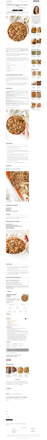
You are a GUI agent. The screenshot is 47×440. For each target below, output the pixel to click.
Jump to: (9, 63)
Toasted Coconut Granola (9, 227)
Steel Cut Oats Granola (9, 224)
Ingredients (8, 66)
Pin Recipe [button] (23, 304)
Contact (33, 430)
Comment (7, 400)
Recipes (22, 1)
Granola (11, 3)
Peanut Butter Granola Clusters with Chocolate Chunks (14, 226)
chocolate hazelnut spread (13, 322)
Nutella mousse (23, 50)
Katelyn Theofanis (8, 297)
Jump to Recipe (15, 10)
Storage (8, 71)
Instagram (8, 356)
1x (25, 318)
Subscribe (33, 431)
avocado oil (11, 323)
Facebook (11, 356)
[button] (6, 302)
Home (19, 1)
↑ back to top (23, 427)
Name (7, 411)
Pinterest (15, 356)
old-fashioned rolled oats (13, 320)
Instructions (8, 67)
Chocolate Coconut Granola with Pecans (12, 225)
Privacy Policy (14, 430)
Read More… (21, 384)
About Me (26, 1)
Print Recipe (20, 10)
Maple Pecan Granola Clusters (10, 228)
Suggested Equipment (10, 70)
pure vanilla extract (13, 324)
